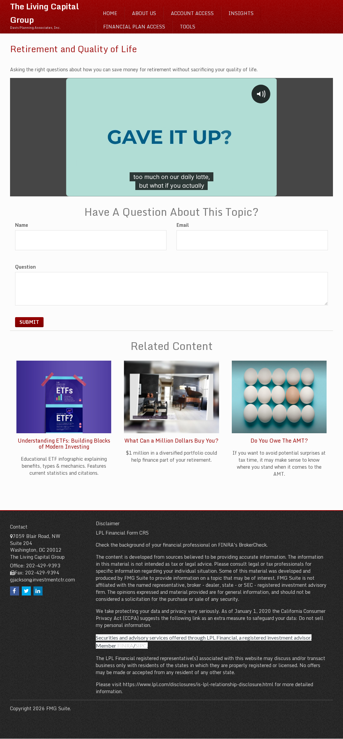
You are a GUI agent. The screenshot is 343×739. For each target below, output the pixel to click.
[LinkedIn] (38, 590)
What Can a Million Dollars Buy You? (171, 440)
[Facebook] (14, 590)
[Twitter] (26, 590)
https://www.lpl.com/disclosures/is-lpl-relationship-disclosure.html (198, 684)
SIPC (141, 645)
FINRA (125, 645)
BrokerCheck (253, 545)
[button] (144, 13)
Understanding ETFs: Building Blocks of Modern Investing (64, 443)
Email (183, 225)
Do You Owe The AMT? (279, 440)
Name (21, 225)
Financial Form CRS (127, 533)
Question (25, 267)
